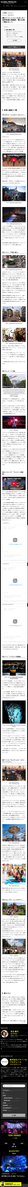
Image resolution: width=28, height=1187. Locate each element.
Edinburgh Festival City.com (16, 134)
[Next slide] (26, 1167)
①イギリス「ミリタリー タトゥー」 (15, 31)
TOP (4, 5)
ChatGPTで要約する (13, 47)
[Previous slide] (1, 1167)
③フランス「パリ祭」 (12, 35)
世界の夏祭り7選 (9, 29)
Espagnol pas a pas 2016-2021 (15, 269)
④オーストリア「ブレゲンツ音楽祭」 (15, 36)
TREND (11, 5)
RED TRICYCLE (15, 69)
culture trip (16, 916)
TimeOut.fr (16, 430)
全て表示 (15, 40)
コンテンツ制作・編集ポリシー (12, 1020)
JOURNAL (7, 5)
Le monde (16, 396)
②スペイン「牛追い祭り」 (13, 33)
